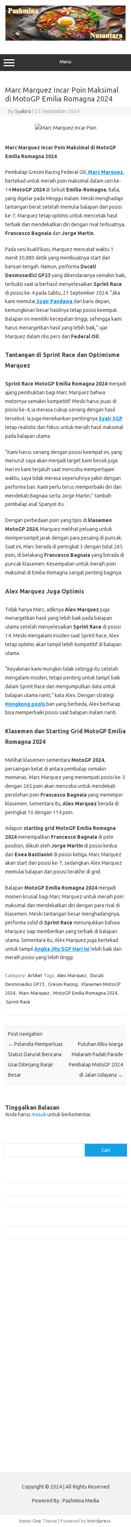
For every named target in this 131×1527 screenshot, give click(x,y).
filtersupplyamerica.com (33, 1290)
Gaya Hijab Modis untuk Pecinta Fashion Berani (53, 1177)
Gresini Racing (63, 984)
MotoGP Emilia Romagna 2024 (85, 992)
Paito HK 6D (16, 1461)
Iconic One (30, 1520)
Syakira (23, 111)
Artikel (35, 975)
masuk (39, 1114)
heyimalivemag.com (28, 1402)
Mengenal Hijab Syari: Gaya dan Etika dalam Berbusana (61, 1200)
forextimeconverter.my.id (35, 1374)
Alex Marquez (72, 975)
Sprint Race (18, 1001)
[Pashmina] (65, 39)
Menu (65, 61)
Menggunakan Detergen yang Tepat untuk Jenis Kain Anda (64, 1188)
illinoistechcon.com (27, 1423)
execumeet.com (24, 1275)
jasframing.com (23, 1339)
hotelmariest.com (26, 1311)
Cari (8, 1138)
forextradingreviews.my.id (36, 1360)
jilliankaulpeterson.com (32, 1430)
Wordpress (99, 1520)
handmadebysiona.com (32, 1304)
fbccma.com (20, 1282)
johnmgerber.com (26, 1444)
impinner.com (21, 1332)
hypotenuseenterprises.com (38, 1318)
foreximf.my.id (23, 1346)
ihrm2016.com (23, 1416)
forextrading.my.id (27, 1367)
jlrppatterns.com (25, 1437)
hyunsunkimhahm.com (31, 1409)
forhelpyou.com (24, 1388)
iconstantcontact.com (30, 1325)
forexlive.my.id (23, 1353)
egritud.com (20, 1381)
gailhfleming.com (25, 1395)
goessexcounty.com (29, 1297)
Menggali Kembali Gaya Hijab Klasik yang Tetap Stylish (60, 1232)
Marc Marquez (34, 992)
